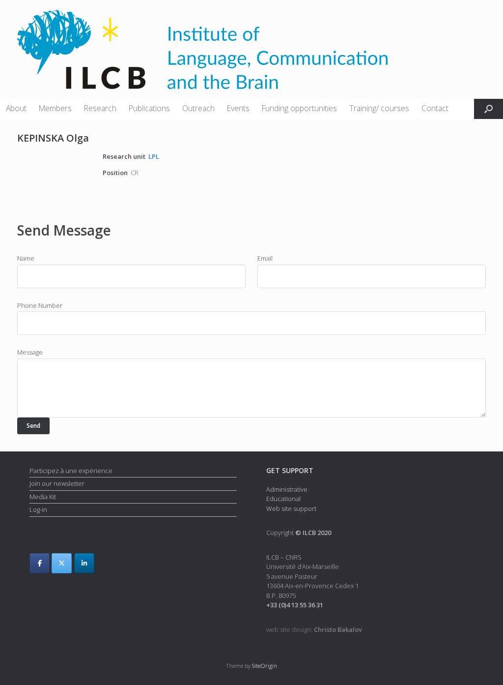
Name (25, 258)
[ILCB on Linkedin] (84, 563)
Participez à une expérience (70, 470)
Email (265, 258)
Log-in (38, 509)
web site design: (314, 629)
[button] (488, 109)
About (16, 108)
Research (100, 108)
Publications (149, 108)
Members (55, 108)
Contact (434, 108)
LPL (153, 156)
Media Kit (42, 496)
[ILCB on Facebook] (39, 563)
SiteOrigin (264, 665)
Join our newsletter (56, 483)
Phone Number (39, 305)
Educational (283, 498)
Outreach (198, 108)
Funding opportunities (299, 108)
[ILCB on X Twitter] (62, 563)
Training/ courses (379, 108)
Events (238, 108)
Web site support (291, 508)
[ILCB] (202, 49)
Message (30, 352)
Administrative (286, 489)
